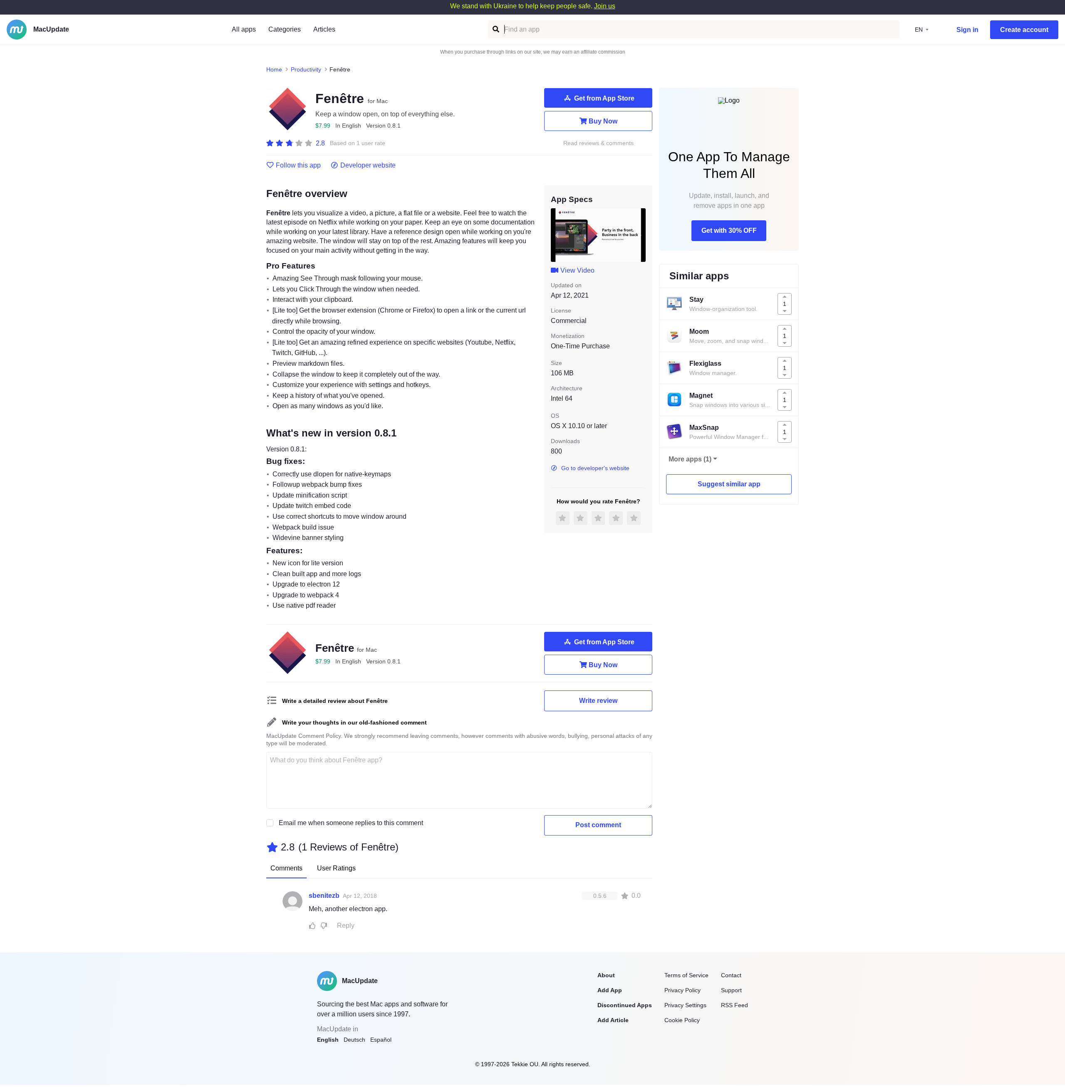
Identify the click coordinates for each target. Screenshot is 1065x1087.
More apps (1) (690, 459)
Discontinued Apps (624, 1005)
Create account (1024, 29)
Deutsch (354, 1040)
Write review (598, 700)
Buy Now (603, 121)
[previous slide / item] (556, 234)
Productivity (306, 69)
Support (731, 990)
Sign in (967, 29)
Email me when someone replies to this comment (351, 822)
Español (380, 1040)
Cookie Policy (682, 1020)
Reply (345, 925)
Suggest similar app (729, 484)
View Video (577, 270)
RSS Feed (734, 1005)
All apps (244, 29)
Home (274, 69)
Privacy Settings (685, 1005)
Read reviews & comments (598, 143)
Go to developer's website (595, 468)
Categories (284, 29)
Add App (609, 990)
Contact (731, 975)
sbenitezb (324, 895)
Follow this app (298, 165)
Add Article (613, 1020)
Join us (604, 6)
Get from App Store (604, 98)
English (328, 1040)
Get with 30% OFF (729, 230)
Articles (324, 29)
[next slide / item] (640, 234)
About (606, 975)
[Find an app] (495, 29)
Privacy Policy (682, 990)
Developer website (368, 165)
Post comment (598, 825)
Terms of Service (686, 975)
